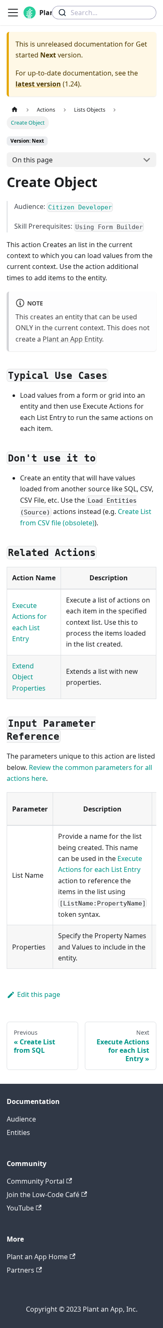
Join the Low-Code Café (43, 1194)
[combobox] (104, 12)
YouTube (20, 1208)
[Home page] (15, 109)
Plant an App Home (37, 1256)
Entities (18, 1132)
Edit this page (38, 994)
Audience (21, 1119)
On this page (32, 159)
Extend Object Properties (29, 677)
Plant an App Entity (72, 339)
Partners (20, 1270)
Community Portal (35, 1181)
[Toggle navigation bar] (13, 12)
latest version (38, 84)
